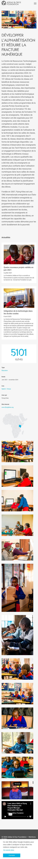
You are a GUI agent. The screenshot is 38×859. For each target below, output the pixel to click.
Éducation (5, 370)
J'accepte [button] (11, 855)
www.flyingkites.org (8, 407)
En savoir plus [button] (8, 850)
